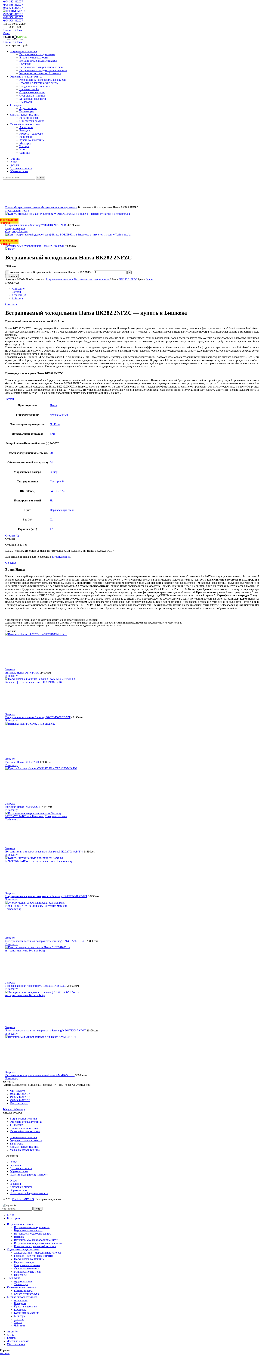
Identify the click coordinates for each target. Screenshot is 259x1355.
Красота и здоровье (31, 133)
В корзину (12, 276)
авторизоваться (61, 556)
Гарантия (15, 1165)
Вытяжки (25, 63)
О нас (13, 1161)
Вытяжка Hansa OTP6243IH (22, 672)
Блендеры (25, 130)
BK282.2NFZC (128, 279)
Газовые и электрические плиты (38, 82)
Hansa (149, 279)
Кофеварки (26, 136)
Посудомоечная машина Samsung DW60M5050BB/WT (37, 717)
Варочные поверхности (33, 57)
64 (51, 462)
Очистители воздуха (31, 120)
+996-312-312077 (13, 1)
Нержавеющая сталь (62, 509)
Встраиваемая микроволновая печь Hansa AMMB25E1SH (40, 1075)
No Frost (55, 424)
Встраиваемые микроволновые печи (41, 67)
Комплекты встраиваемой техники (40, 73)
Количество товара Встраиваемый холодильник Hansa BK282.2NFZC (51, 272)
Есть (52, 433)
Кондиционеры (28, 117)
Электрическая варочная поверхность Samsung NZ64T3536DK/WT (45, 940)
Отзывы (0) (19, 294)
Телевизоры (26, 111)
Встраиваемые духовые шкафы (38, 60)
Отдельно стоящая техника (26, 1121)
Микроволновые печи (32, 98)
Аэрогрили (26, 127)
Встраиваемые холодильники (37, 54)
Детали (16, 291)
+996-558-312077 (13, 4)
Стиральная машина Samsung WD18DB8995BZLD (36, 225)
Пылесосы (25, 101)
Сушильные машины (32, 95)
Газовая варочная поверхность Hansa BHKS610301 (36, 985)
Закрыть (10, 669)
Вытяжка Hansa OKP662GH (22, 762)
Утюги (23, 149)
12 (51, 529)
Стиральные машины (32, 92)
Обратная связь (19, 1171)
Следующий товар (16, 231)
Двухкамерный (59, 414)
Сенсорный (57, 481)
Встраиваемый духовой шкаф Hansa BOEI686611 (35, 245)
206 (52, 452)
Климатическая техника (24, 1128)
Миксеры (25, 143)
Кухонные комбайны (31, 139)
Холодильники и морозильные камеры (42, 79)
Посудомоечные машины (34, 86)
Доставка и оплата (21, 1168)
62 (51, 519)
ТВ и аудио (16, 1124)
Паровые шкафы (29, 89)
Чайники (24, 152)
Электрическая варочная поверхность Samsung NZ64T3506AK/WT (45, 1030)
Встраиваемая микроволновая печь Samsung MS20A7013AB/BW (44, 851)
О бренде (17, 298)
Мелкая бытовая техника (25, 1131)
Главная (10, 207)
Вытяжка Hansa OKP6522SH (22, 806)
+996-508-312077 (13, 7)
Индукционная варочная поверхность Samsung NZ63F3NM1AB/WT (46, 896)
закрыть (5, 1353)
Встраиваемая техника (28, 207)
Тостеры (24, 146)
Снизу (53, 471)
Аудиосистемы (28, 108)
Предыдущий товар (17, 210)
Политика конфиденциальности (29, 1174)
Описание (18, 288)
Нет (52, 500)
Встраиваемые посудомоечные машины (43, 70)
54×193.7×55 (57, 490)
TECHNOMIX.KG (23, 1199)
